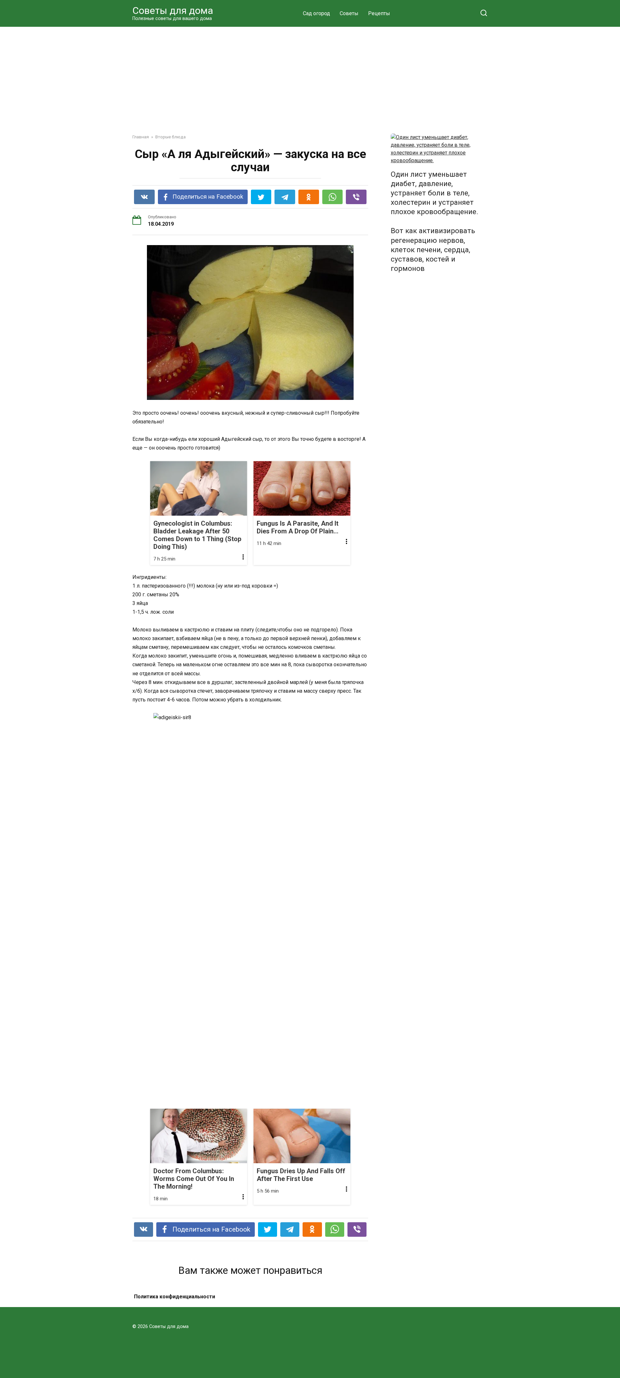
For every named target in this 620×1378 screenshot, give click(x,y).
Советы (349, 13)
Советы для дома (172, 10)
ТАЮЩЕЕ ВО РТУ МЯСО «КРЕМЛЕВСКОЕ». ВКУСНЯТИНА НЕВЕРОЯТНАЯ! (311, 1305)
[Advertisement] (310, 75)
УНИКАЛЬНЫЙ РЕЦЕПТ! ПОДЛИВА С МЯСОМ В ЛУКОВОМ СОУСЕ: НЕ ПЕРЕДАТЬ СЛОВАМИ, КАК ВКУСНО (187, 1305)
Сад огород (316, 13)
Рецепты (379, 13)
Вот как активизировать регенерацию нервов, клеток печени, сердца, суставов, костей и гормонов (433, 250)
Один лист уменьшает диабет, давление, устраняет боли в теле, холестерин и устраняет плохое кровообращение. (434, 193)
